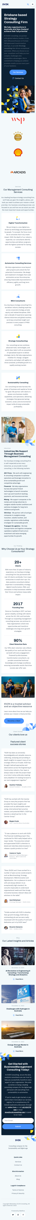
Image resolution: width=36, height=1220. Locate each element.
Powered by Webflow (18, 1211)
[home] (5, 4)
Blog (18, 1179)
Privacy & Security (18, 1193)
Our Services (18, 72)
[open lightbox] (18, 687)
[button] (33, 4)
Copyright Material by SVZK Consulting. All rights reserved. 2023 (16, 1204)
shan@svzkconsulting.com (15, 1112)
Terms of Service (18, 1190)
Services (18, 1162)
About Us (18, 1176)
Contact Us (18, 1165)
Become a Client (14, 721)
